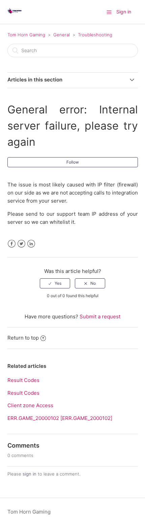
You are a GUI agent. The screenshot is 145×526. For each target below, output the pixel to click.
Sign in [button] (123, 11)
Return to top (23, 338)
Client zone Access (30, 405)
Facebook (11, 244)
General (61, 34)
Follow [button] (72, 162)
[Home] (14, 15)
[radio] (55, 283)
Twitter (21, 244)
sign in (29, 474)
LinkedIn (31, 244)
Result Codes (23, 380)
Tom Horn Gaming (26, 34)
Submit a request (100, 316)
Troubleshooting (95, 34)
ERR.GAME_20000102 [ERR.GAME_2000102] (59, 418)
